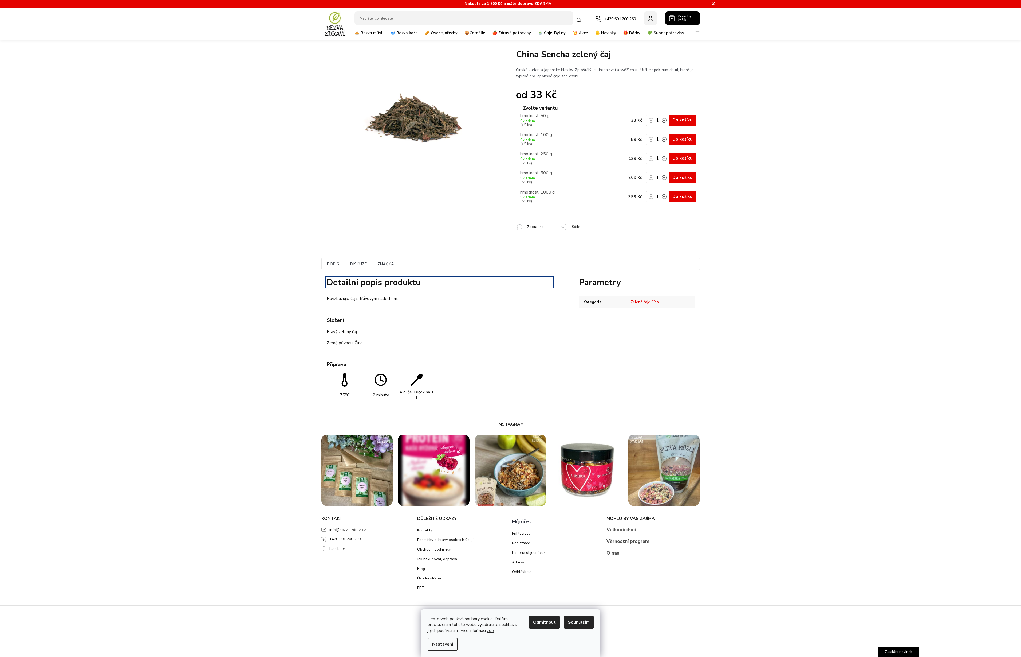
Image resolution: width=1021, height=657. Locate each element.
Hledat (579, 20)
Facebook (337, 548)
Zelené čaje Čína (644, 301)
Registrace (521, 543)
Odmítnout (544, 622)
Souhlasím (579, 622)
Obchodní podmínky (434, 549)
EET (420, 587)
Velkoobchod (621, 529)
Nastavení (442, 644)
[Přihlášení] (650, 18)
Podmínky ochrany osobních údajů (446, 539)
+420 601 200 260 (345, 539)
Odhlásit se (521, 571)
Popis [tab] (333, 264)
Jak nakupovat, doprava (437, 559)
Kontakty (424, 530)
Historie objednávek (529, 552)
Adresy (518, 562)
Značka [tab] (385, 264)
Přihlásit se (521, 533)
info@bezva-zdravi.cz (347, 529)
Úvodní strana (429, 578)
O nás (612, 553)
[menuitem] (369, 35)
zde (490, 630)
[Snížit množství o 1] (651, 122)
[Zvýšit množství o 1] (664, 122)
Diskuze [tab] (358, 264)
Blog (421, 568)
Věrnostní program (627, 541)
